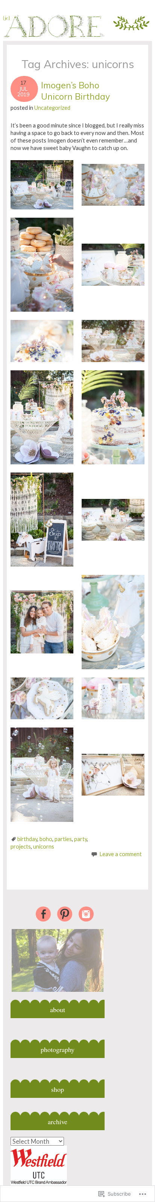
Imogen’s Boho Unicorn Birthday (75, 91)
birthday (27, 839)
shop (57, 1089)
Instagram (86, 914)
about (57, 1009)
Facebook (43, 914)
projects (21, 846)
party (80, 839)
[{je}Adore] (77, 39)
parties (63, 839)
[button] (42, 184)
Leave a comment (120, 854)
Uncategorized (52, 108)
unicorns (43, 846)
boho (46, 839)
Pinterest (64, 914)
